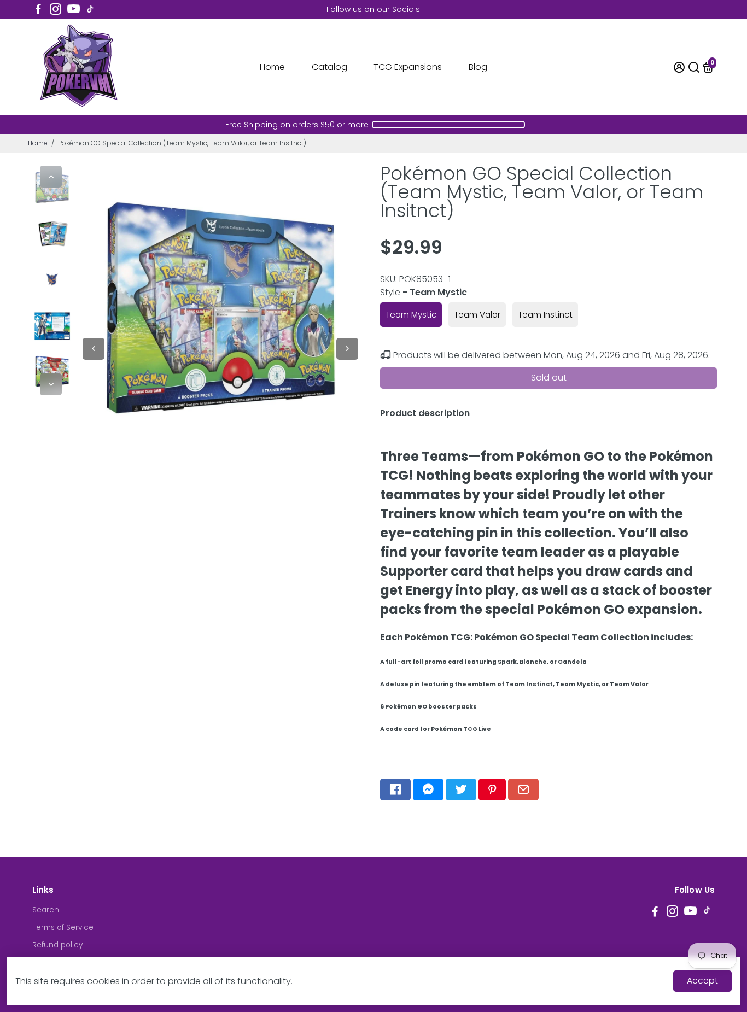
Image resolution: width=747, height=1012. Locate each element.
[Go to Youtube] (73, 9)
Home (272, 67)
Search (45, 910)
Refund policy (57, 945)
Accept (702, 980)
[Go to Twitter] (461, 789)
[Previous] (51, 177)
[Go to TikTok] (90, 9)
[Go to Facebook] (38, 9)
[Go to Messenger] (428, 789)
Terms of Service (63, 927)
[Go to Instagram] (55, 9)
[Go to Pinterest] (492, 789)
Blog (478, 67)
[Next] (51, 384)
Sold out (549, 377)
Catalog (329, 67)
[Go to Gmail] (523, 789)
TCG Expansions (408, 67)
